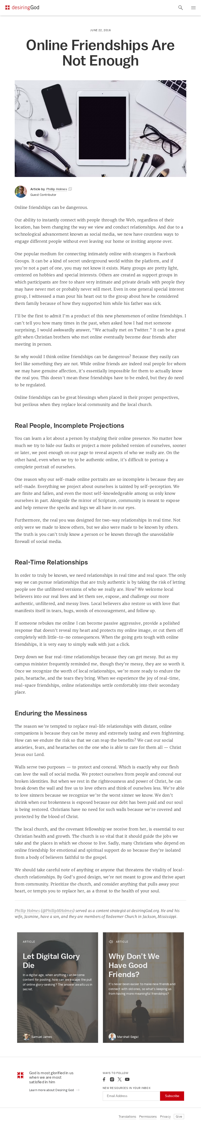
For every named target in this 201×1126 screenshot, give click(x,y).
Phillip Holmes (27, 910)
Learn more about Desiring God (52, 1090)
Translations (127, 1116)
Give (179, 1116)
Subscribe (172, 1096)
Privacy (165, 1116)
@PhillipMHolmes (57, 910)
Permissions (148, 1116)
